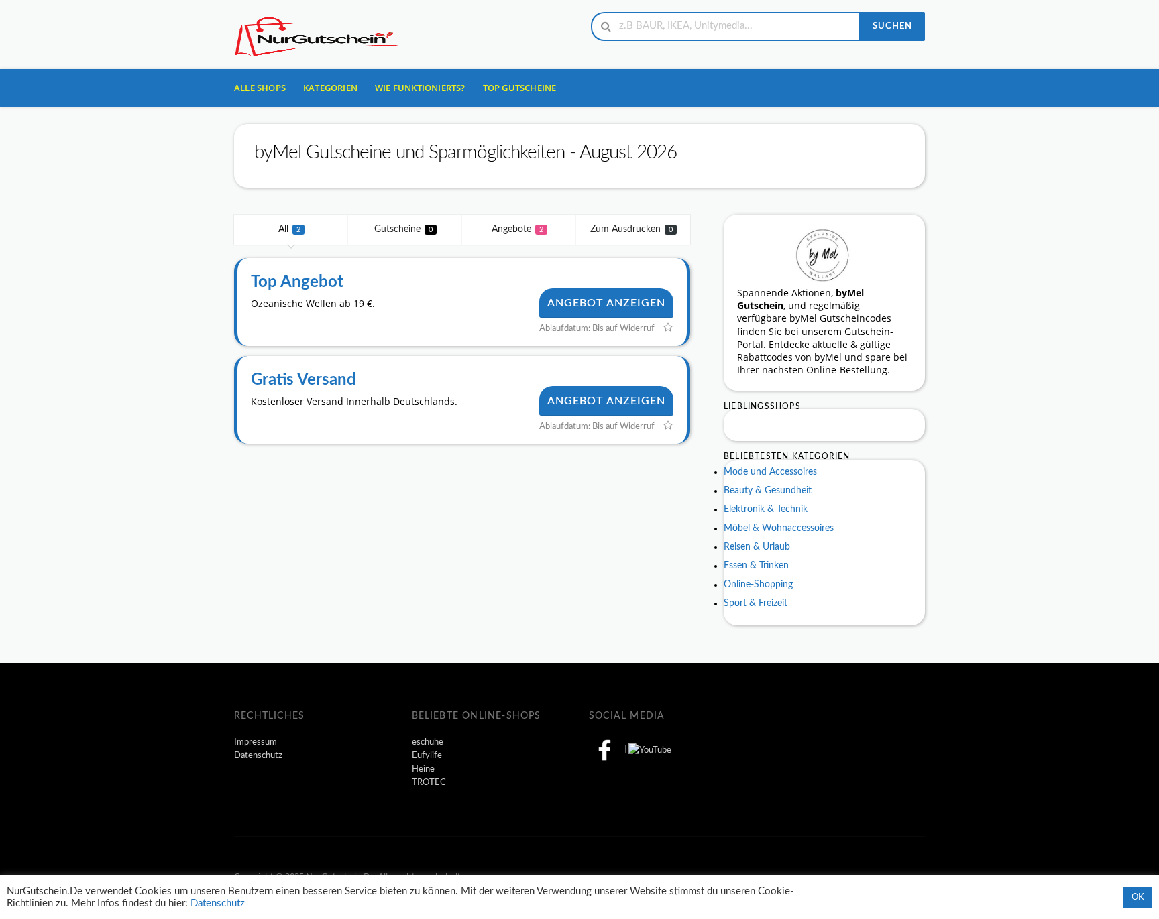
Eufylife (427, 755)
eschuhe (427, 742)
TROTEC (429, 782)
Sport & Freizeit (755, 603)
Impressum (255, 742)
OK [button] (1138, 897)
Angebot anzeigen (606, 303)
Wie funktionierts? (420, 88)
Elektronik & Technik (766, 509)
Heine (423, 769)
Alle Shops (260, 88)
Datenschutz (258, 755)
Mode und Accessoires (770, 472)
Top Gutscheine (520, 88)
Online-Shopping (758, 584)
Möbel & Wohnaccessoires (779, 528)
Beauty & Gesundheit (768, 490)
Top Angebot (297, 282)
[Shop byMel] (824, 254)
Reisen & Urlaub (757, 547)
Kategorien (330, 88)
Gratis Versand (303, 380)
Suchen (892, 26)
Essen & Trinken (756, 565)
